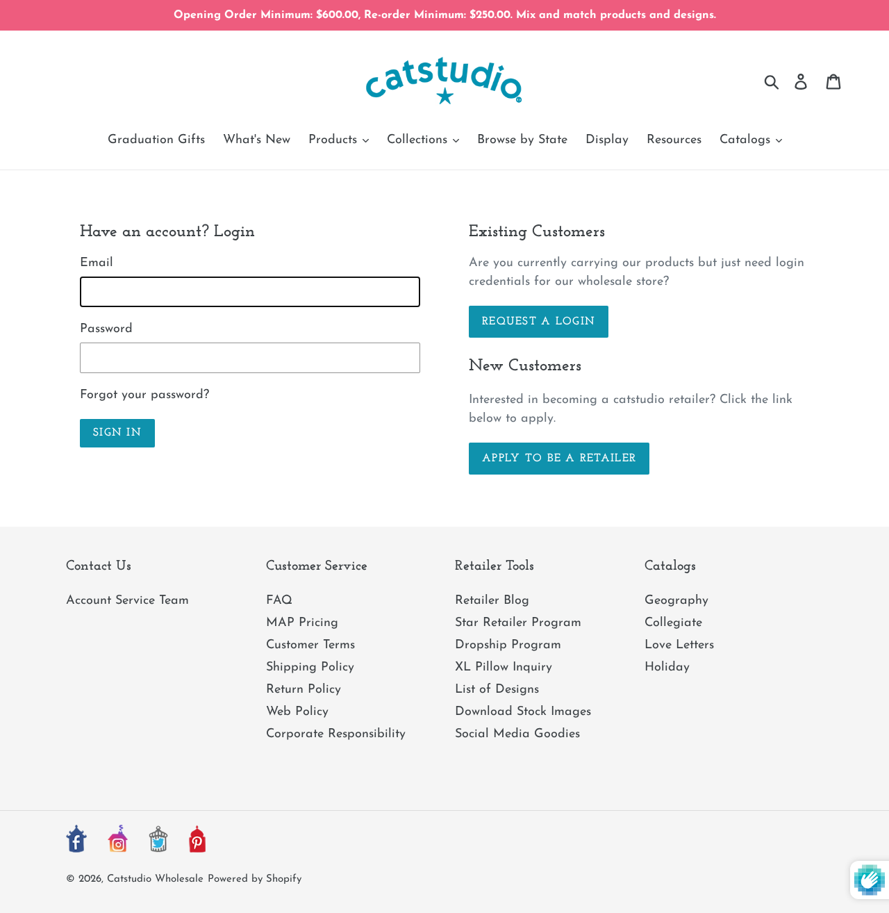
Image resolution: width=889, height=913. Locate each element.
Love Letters (679, 645)
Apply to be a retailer (559, 458)
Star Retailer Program (518, 623)
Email (96, 263)
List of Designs (497, 690)
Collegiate (673, 623)
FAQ (279, 601)
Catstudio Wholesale (155, 879)
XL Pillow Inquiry (503, 667)
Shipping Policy (310, 667)
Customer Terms (310, 645)
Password (106, 329)
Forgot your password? (144, 395)
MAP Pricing (302, 623)
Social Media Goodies (517, 734)
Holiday (667, 667)
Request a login (538, 321)
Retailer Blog (492, 601)
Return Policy (303, 690)
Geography (676, 601)
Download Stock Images (523, 712)
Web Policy (297, 712)
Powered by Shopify (254, 879)
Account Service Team (127, 601)
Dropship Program (508, 645)
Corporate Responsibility (336, 734)
